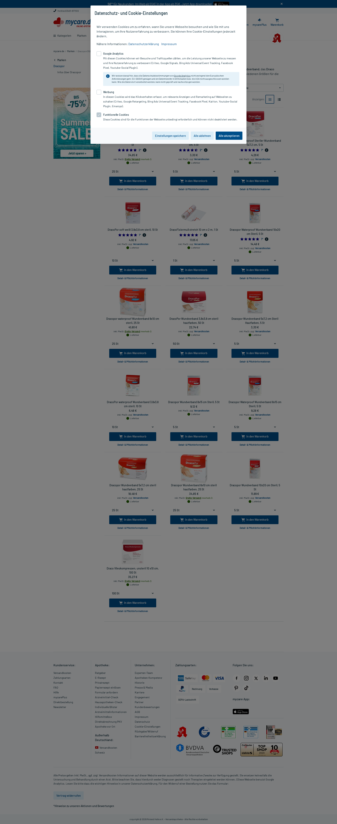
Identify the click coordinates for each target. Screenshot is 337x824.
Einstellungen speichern (170, 135)
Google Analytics (182, 75)
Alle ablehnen (202, 135)
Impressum (169, 44)
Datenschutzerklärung (143, 44)
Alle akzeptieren (229, 135)
